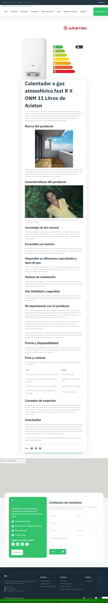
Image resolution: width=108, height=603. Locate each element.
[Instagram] (27, 544)
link (43, 350)
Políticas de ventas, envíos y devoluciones (72, 589)
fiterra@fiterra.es (28, 2)
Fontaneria (24, 11)
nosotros (50, 438)
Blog (58, 11)
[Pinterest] (40, 448)
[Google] (13, 544)
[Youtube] (17, 544)
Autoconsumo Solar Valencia (48, 586)
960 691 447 (13, 2)
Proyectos (14, 11)
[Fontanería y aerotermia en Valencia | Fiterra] (17, 6)
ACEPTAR (54, 601)
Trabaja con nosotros (70, 11)
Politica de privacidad (66, 583)
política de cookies (95, 600)
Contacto (83, 11)
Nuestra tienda (99, 11)
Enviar (53, 551)
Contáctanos (89, 581)
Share (26, 448)
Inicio (6, 11)
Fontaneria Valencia (45, 581)
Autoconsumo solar (48, 11)
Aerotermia (34, 11)
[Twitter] (36, 448)
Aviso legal (63, 581)
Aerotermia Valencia (45, 583)
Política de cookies (65, 586)
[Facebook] (32, 448)
